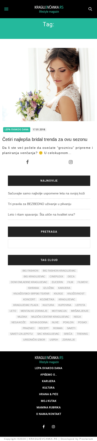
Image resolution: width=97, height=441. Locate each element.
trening (82, 333)
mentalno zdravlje (34, 311)
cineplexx (56, 276)
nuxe (55, 322)
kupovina (64, 305)
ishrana (33, 288)
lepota (80, 305)
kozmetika (47, 299)
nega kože (19, 322)
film (70, 282)
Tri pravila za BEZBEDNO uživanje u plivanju (39, 204)
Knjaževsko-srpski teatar (31, 293)
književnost (76, 293)
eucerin (57, 282)
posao (82, 322)
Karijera (48, 381)
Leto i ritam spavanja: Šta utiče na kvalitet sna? (41, 214)
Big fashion (30, 270)
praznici (28, 328)
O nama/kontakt (48, 414)
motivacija (59, 311)
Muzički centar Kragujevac (50, 316)
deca (71, 276)
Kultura (48, 387)
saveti (71, 328)
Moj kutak (48, 401)
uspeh (54, 339)
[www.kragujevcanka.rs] (48, 8)
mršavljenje (79, 311)
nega (77, 316)
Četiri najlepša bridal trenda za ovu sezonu (44, 139)
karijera (64, 288)
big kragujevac (34, 276)
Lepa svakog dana (17, 129)
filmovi (83, 282)
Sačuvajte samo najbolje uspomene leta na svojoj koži (46, 193)
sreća (68, 333)
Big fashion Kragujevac (59, 270)
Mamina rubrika (49, 407)
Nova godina (38, 322)
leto (13, 311)
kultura (48, 305)
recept (44, 328)
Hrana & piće (48, 394)
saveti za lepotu (21, 333)
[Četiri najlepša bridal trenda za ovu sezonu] (48, 84)
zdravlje (68, 339)
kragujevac (67, 299)
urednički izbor (34, 339)
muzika (22, 316)
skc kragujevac (48, 333)
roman (57, 328)
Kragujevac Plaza (25, 305)
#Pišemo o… (48, 374)
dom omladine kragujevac (29, 282)
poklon (68, 322)
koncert (29, 299)
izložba (48, 288)
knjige (58, 293)
